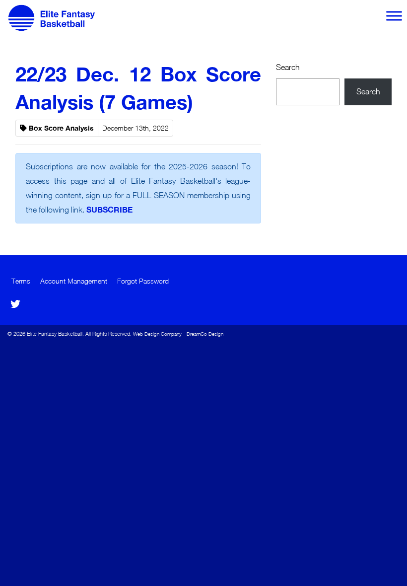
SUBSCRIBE (109, 209)
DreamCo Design (205, 334)
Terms (20, 281)
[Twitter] (15, 304)
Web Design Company (157, 334)
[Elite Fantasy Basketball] (55, 18)
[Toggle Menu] (394, 15)
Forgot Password (143, 281)
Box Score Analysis (61, 128)
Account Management (73, 281)
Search (288, 67)
